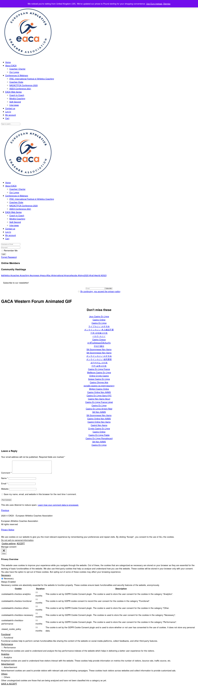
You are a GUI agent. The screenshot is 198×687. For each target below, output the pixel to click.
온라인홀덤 (99, 346)
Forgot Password (9, 257)
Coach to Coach (16, 95)
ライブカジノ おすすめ (99, 326)
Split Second (15, 101)
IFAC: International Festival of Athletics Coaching (31, 78)
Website (4, 488)
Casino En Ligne (99, 322)
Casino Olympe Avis (99, 382)
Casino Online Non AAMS (99, 392)
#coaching (25, 275)
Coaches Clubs (16, 81)
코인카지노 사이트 (99, 362)
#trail (91, 275)
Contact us (10, 108)
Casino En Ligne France (99, 369)
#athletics (5, 275)
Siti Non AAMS (99, 411)
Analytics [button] (5, 653)
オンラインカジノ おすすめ (99, 355)
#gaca (43, 275)
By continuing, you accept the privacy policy (100, 291)
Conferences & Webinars (16, 75)
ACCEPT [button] (21, 543)
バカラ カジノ (99, 336)
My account (10, 114)
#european (35, 275)
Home (8, 62)
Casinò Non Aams (99, 425)
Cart (7, 118)
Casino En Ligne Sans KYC (99, 395)
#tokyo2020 (83, 275)
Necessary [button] (6, 575)
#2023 (104, 275)
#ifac (48, 275)
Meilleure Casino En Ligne (99, 372)
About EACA (10, 65)
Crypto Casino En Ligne (99, 428)
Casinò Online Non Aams (99, 421)
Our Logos (14, 72)
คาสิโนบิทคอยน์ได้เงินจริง (99, 342)
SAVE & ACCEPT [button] (9, 683)
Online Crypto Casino (99, 375)
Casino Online (99, 319)
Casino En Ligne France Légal (99, 402)
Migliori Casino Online (99, 388)
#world (97, 275)
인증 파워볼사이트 (99, 332)
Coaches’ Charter (17, 68)
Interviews (14, 105)
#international (57, 275)
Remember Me (11, 250)
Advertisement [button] (7, 663)
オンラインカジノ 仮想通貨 (99, 359)
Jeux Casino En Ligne (99, 316)
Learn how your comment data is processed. (58, 504)
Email (4, 483)
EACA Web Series (13, 91)
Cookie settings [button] (9, 543)
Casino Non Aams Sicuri (99, 398)
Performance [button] (7, 644)
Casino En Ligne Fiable (99, 435)
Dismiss (166, 3)
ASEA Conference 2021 (20, 88)
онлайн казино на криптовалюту (99, 385)
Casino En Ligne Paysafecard (99, 438)
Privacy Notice (7, 529)
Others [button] (4, 673)
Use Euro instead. (154, 3)
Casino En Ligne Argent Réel (99, 408)
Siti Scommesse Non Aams (99, 349)
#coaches (15, 275)
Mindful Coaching (17, 98)
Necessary (9, 578)
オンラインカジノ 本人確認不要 (99, 329)
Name (4, 478)
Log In (8, 111)
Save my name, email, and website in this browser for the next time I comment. (40, 494)
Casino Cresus (99, 339)
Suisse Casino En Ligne (99, 378)
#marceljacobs (71, 275)
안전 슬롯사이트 (99, 365)
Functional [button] (5, 634)
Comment (6, 472)
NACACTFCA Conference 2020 (23, 85)
